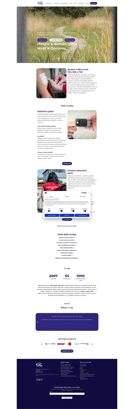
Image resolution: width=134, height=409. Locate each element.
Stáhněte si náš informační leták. (67, 226)
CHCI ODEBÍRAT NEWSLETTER (67, 397)
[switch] (61, 211)
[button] (48, 3)
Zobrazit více (42, 40)
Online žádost (57, 3)
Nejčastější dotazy (84, 378)
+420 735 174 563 (56, 40)
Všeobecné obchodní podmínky (86, 376)
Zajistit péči (93, 3)
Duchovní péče (66, 255)
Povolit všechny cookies (82, 215)
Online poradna (64, 3)
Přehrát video (70, 40)
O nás (71, 3)
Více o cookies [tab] (82, 196)
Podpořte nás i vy (67, 351)
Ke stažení (82, 377)
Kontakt (87, 3)
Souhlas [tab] (51, 196)
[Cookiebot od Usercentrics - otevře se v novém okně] (82, 193)
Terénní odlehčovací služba (66, 245)
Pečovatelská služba (66, 248)
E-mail (51, 391)
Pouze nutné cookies (52, 215)
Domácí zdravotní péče (66, 240)
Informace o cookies (84, 373)
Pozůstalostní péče (66, 253)
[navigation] (40, 3)
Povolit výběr (67, 215)
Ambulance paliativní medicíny (66, 242)
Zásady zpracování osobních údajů (87, 374)
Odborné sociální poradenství (66, 250)
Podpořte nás (83, 370)
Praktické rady (81, 3)
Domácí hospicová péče (66, 237)
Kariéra (75, 3)
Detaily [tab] (67, 196)
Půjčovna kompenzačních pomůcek (66, 258)
